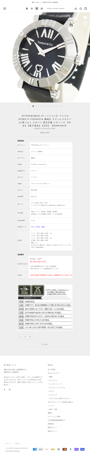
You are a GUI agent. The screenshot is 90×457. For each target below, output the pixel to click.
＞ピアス (51, 391)
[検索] (81, 8)
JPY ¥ (7, 443)
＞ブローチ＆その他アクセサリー (59, 398)
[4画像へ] (41, 106)
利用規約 (51, 424)
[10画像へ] (56, 106)
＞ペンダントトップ (55, 384)
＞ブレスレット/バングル (56, 388)
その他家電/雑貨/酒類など (57, 420)
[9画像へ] (54, 106)
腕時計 (50, 413)
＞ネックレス (52, 380)
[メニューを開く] (4, 8)
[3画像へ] (38, 106)
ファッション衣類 (54, 417)
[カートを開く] (86, 8)
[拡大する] (85, 18)
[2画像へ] (35, 106)
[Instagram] (9, 389)
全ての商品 (51, 369)
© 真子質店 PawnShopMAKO (16, 448)
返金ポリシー (52, 431)
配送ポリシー (52, 427)
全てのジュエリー (54, 373)
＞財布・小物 (52, 409)
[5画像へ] (43, 106)
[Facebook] (4, 389)
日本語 (17, 443)
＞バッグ (51, 406)
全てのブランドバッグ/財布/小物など (60, 402)
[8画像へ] (51, 106)
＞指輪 (50, 377)
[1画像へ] (33, 106)
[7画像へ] (49, 106)
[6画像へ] (46, 106)
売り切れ (45, 344)
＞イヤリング (52, 395)
